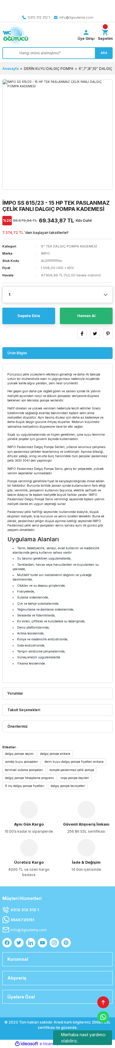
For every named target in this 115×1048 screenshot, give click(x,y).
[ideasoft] (26, 1044)
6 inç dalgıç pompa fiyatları (24, 786)
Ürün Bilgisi (17, 353)
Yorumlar (15, 693)
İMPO (45, 253)
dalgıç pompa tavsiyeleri (68, 786)
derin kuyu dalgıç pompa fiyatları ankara (74, 761)
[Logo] (15, 35)
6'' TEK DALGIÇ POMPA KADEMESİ (69, 246)
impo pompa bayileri (74, 778)
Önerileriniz (17, 726)
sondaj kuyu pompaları (21, 761)
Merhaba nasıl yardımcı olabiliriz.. (83, 1037)
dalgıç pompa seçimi (19, 753)
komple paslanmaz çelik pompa (72, 770)
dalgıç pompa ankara (55, 753)
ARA (104, 53)
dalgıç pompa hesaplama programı (29, 778)
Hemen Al (86, 316)
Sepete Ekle (28, 316)
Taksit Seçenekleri (23, 710)
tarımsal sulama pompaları (24, 770)
